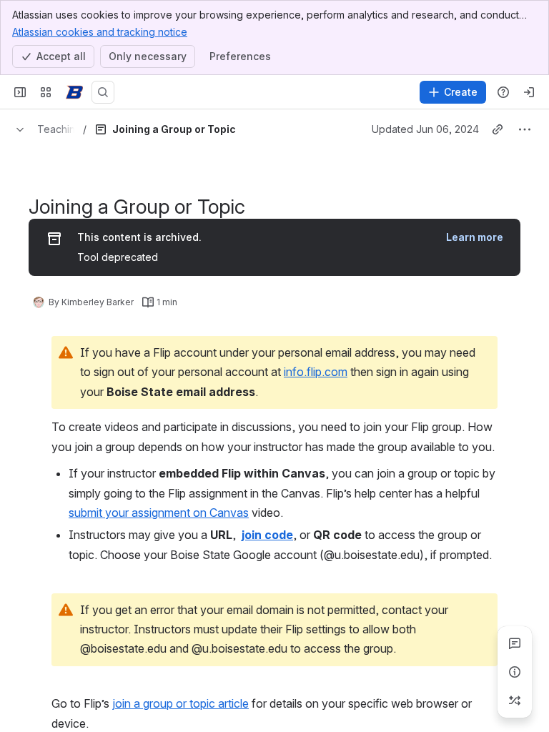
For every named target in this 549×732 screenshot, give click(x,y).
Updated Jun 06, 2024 (425, 129)
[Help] (503, 92)
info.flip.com (315, 372)
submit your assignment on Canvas (159, 512)
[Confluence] (74, 92)
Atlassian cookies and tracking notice (99, 32)
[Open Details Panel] (514, 672)
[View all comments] (514, 643)
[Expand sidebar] (20, 92)
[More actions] (524, 129)
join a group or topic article (180, 703)
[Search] (103, 92)
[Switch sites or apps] (45, 92)
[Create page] (514, 700)
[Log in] (529, 92)
